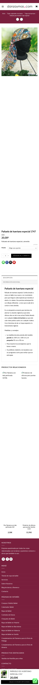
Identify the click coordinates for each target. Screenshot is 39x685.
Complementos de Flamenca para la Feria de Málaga (17, 640)
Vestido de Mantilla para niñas (12, 658)
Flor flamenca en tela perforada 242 (10, 526)
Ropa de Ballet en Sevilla (10, 634)
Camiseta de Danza (8, 615)
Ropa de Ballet (7, 611)
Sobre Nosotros (7, 583)
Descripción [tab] (7, 278)
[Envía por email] (10, 262)
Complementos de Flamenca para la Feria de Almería (17, 646)
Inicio (3, 13)
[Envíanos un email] (11, 559)
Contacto (5, 591)
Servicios (5, 580)
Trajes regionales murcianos (15, 13)
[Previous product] (21, 19)
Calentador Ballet (8, 607)
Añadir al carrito (21, 255)
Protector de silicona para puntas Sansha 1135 (29, 527)
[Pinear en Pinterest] (14, 262)
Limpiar (35, 244)
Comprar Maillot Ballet (10, 603)
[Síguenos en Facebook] (7, 559)
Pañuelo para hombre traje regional (19, 15)
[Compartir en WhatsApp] (3, 262)
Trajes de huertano (30, 13)
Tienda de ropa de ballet (10, 576)
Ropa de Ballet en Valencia (11, 630)
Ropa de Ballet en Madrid (10, 622)
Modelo (4, 248)
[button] (3, 6)
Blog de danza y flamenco (10, 587)
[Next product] (17, 19)
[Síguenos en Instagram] (3, 559)
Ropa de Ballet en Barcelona (11, 626)
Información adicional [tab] (11, 282)
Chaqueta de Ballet (8, 619)
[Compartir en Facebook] (7, 262)
